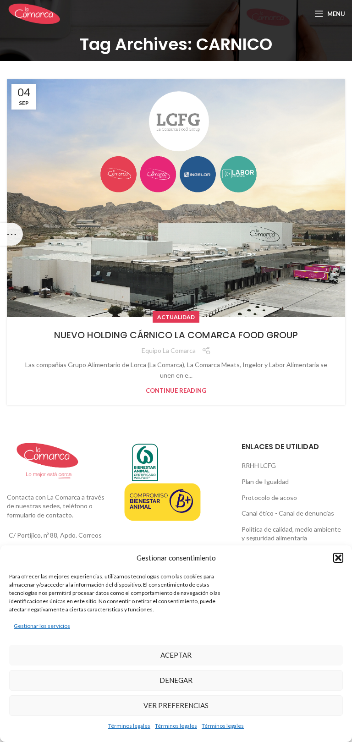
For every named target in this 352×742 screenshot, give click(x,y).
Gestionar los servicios (42, 625)
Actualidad (176, 316)
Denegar (176, 680)
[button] (338, 557)
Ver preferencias (176, 705)
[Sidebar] (11, 234)
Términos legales (129, 725)
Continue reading (176, 391)
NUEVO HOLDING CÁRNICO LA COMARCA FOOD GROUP (176, 335)
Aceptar (176, 655)
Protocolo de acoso (269, 497)
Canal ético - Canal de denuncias (288, 513)
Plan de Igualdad (265, 481)
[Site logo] (34, 13)
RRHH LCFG (259, 465)
